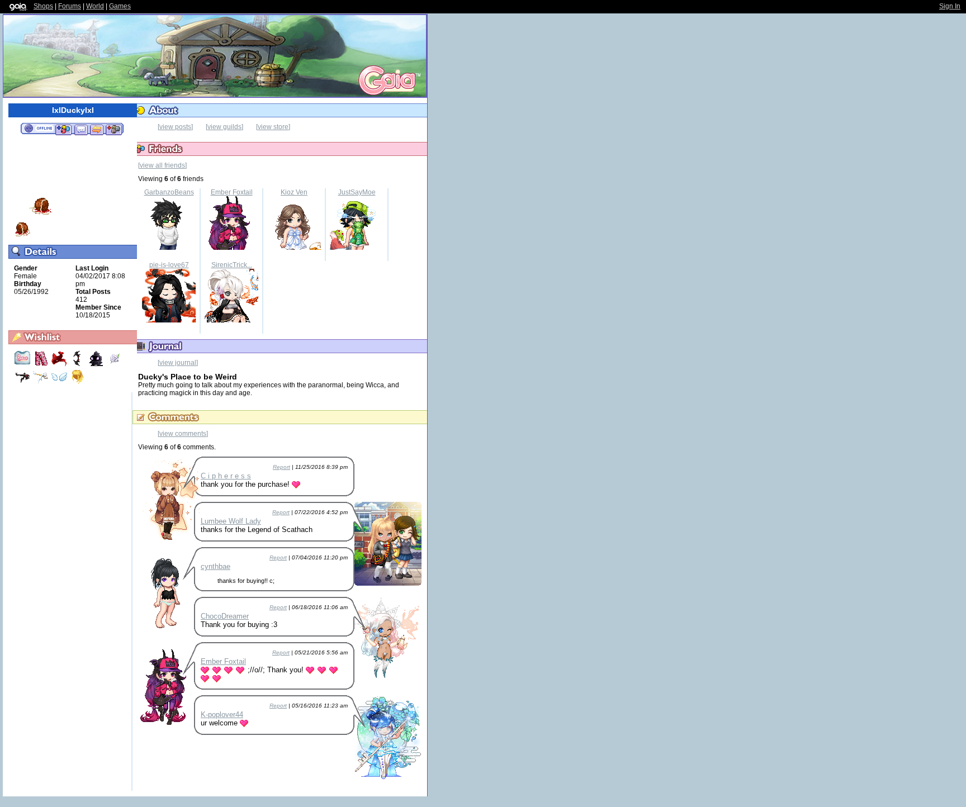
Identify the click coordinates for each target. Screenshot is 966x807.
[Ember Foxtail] (231, 247)
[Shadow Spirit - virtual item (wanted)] (97, 364)
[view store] (273, 127)
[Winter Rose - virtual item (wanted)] (114, 364)
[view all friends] (162, 165)
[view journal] (178, 363)
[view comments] (183, 434)
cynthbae (215, 566)
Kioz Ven (294, 192)
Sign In (949, 6)
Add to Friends (63, 129)
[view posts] (175, 127)
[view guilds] (224, 127)
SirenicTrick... (231, 265)
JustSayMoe (357, 192)
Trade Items (97, 129)
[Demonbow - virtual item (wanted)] (78, 364)
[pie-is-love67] (169, 320)
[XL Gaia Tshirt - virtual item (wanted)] (23, 364)
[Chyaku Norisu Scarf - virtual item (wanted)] (60, 364)
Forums (69, 6)
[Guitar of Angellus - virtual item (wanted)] (41, 383)
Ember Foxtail (232, 192)
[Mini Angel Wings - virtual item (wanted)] (60, 383)
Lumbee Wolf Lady (231, 521)
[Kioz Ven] (294, 247)
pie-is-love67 (169, 265)
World (95, 6)
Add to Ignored (114, 129)
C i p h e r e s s (226, 476)
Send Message (81, 129)
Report (281, 467)
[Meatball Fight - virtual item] (22, 235)
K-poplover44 (222, 714)
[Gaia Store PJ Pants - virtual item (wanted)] (41, 364)
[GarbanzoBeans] (169, 247)
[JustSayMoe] (356, 247)
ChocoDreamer (225, 616)
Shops (43, 6)
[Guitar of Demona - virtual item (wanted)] (23, 383)
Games (120, 6)
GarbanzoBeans (169, 192)
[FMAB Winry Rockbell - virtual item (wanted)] (77, 383)
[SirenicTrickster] (231, 320)
